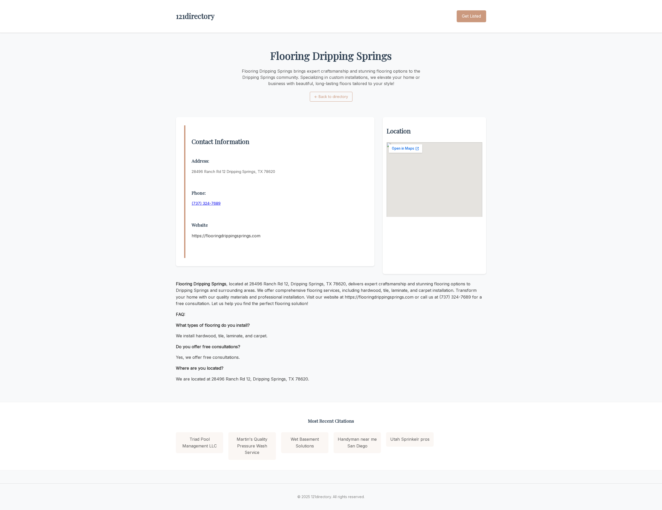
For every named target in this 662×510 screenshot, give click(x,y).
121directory (195, 16)
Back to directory (331, 96)
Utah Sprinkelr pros (410, 439)
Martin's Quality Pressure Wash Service (252, 446)
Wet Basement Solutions (305, 442)
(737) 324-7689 (206, 203)
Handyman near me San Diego (357, 442)
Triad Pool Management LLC (199, 442)
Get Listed (471, 16)
